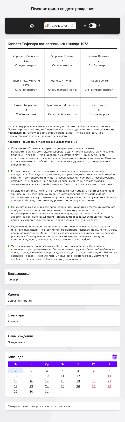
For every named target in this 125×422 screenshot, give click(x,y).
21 (109, 381)
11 (62, 376)
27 (94, 386)
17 (47, 381)
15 (15, 381)
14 (109, 376)
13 (94, 376)
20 (94, 381)
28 (109, 386)
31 (47, 391)
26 (78, 386)
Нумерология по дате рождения (50, 406)
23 (31, 386)
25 (62, 386)
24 (47, 386)
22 (15, 386)
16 (31, 381)
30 (31, 391)
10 (47, 376)
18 (62, 381)
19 (78, 381)
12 (78, 376)
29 (15, 391)
